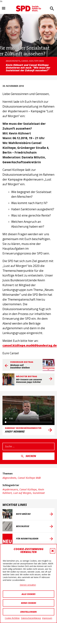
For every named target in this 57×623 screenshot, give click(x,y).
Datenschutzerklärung (31, 618)
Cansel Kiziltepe (28, 489)
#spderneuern (10, 489)
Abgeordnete (13, 61)
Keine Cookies (28, 603)
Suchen (31, 456)
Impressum (47, 618)
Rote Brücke (23, 514)
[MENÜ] (5, 8)
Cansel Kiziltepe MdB (32, 61)
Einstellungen (28, 611)
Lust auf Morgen (22, 493)
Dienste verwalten (28, 585)
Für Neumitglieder (27, 538)
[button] (52, 551)
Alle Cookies (28, 594)
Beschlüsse (22, 526)
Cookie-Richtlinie (12, 618)
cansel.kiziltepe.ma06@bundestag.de (29, 345)
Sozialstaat (39, 493)
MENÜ (3, 8)
